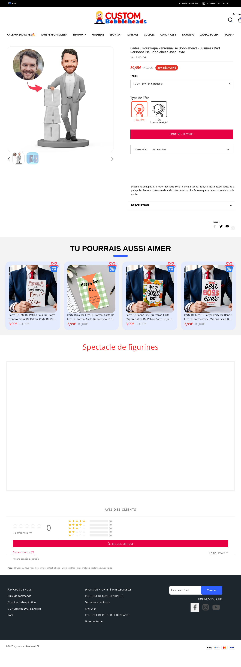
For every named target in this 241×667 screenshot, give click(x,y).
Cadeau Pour (208, 34)
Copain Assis (168, 34)
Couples (149, 34)
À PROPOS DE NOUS (20, 589)
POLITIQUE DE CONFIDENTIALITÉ (104, 596)
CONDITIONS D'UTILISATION (24, 608)
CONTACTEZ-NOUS (188, 3)
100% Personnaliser (54, 34)
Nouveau (188, 34)
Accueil (11, 567)
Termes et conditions (97, 602)
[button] (15, 98)
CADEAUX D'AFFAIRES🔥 (21, 34)
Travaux (78, 34)
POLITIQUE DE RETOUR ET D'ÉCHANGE (107, 615)
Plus (228, 34)
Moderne (98, 34)
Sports (114, 34)
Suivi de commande (19, 596)
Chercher (90, 608)
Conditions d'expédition (22, 602)
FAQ (10, 615)
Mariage (132, 34)
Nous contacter (94, 621)
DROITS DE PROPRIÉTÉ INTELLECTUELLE (108, 589)
